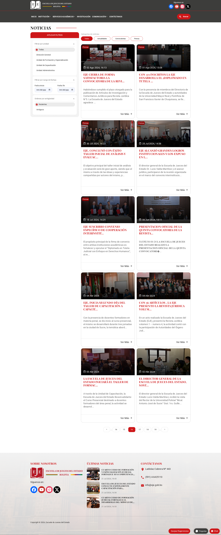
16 (132, 429)
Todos (87, 39)
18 (147, 429)
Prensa (136, 39)
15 (124, 429)
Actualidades (102, 39)
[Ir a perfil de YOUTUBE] (176, 6)
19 (155, 429)
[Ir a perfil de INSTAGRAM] (182, 6)
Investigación (84, 17)
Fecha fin (61, 86)
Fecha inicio (39, 86)
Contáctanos (115, 17)
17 (140, 429)
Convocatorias (120, 39)
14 (116, 429)
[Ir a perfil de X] (188, 6)
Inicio (34, 17)
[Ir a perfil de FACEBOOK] (171, 6)
